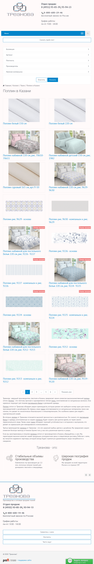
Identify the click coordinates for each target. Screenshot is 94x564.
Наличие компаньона (14, 72)
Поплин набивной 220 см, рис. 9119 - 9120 (68, 380)
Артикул (9, 55)
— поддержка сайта (23, 560)
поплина (39, 420)
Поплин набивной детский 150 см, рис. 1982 (69, 157)
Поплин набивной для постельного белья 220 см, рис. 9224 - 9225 (68, 284)
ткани (43, 409)
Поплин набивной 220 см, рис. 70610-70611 (23, 157)
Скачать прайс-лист (47, 40)
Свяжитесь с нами (47, 532)
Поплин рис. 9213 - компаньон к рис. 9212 (22, 380)
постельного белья (35, 403)
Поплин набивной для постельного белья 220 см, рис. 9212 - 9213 (22, 348)
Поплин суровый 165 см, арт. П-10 (21, 187)
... (41, 392)
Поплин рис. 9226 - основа (63, 251)
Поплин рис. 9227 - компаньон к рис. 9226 (22, 284)
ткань (53, 401)
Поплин (11, 401)
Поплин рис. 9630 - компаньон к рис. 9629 (68, 221)
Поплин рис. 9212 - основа (63, 346)
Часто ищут (47, 542)
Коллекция (10, 49)
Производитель (12, 66)
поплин (86, 398)
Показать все (66, 392)
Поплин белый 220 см (60, 123)
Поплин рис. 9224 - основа (17, 314)
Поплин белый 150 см (15, 123)
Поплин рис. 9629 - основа (17, 219)
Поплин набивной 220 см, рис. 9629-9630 (68, 189)
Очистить (41, 80)
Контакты (47, 537)
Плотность (10, 60)
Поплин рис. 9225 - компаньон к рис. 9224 (68, 316)
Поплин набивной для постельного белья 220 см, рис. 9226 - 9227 (22, 252)
